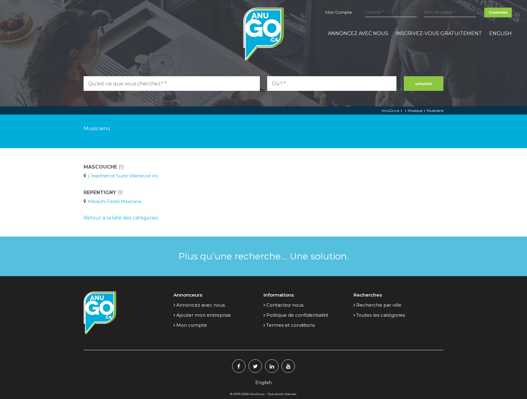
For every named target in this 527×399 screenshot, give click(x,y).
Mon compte (191, 325)
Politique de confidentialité (297, 315)
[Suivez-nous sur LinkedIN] (271, 366)
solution (423, 83)
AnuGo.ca (390, 110)
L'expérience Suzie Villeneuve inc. (123, 176)
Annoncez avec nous (358, 33)
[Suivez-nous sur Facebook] (239, 366)
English (500, 33)
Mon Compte (338, 12)
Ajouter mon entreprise (203, 315)
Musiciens (435, 110)
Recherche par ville (378, 305)
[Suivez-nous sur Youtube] (288, 366)
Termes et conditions (290, 325)
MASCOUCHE (104, 167)
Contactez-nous (284, 305)
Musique (415, 110)
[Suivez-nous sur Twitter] (255, 366)
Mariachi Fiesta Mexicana (114, 201)
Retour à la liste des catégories (121, 218)
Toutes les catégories (380, 315)
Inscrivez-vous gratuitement (439, 33)
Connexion (498, 12)
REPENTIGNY (103, 192)
